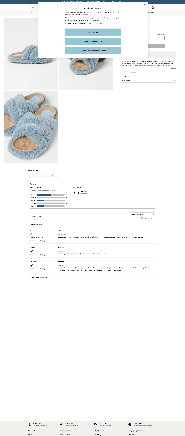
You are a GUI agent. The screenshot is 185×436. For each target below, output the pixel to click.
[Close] (144, 4)
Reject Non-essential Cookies (93, 51)
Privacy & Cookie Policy (95, 23)
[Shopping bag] (152, 7)
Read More (173, 68)
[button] (149, 77)
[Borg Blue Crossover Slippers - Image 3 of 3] (31, 127)
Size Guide (161, 34)
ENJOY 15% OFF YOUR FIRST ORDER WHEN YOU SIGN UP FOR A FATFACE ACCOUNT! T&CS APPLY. (92, 2)
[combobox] (144, 215)
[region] (93, 30)
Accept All (93, 32)
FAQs (30, 435)
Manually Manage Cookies (93, 41)
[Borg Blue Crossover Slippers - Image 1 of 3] (31, 54)
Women (131, 435)
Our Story (97, 435)
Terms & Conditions (66, 435)
